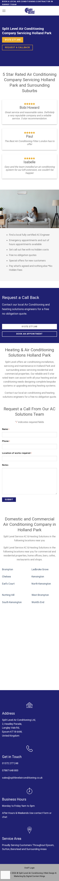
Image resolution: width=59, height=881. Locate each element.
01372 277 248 (10, 763)
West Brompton (40, 594)
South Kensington (12, 602)
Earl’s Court (8, 583)
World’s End (38, 602)
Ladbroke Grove (40, 569)
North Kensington (41, 583)
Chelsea (6, 576)
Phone (6, 441)
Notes (5, 465)
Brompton (7, 569)
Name (5, 429)
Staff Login (29, 868)
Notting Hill (8, 594)
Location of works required (17, 453)
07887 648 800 (10, 770)
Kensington (38, 576)
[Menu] (4, 10)
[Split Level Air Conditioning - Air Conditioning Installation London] (29, 11)
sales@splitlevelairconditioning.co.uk (22, 777)
